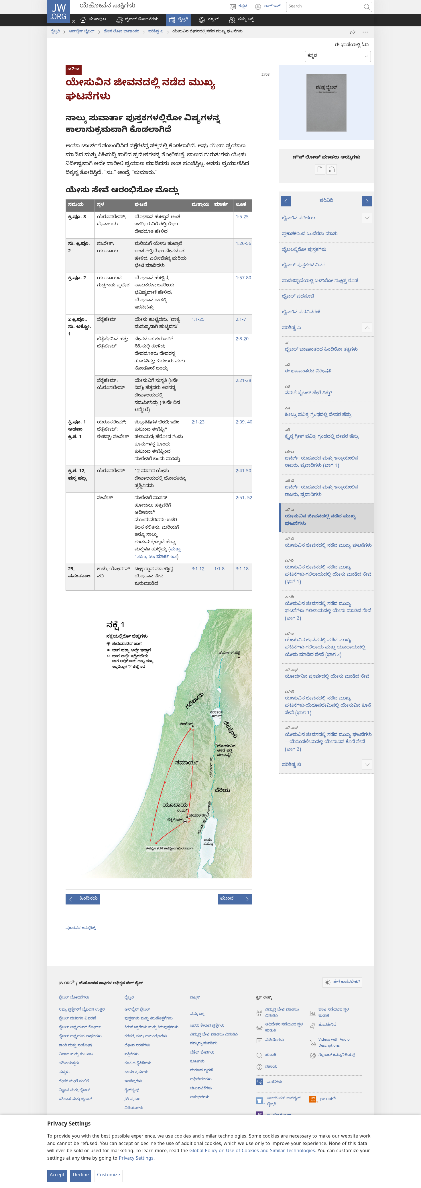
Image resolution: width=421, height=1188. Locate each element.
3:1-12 (198, 569)
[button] (137, 20)
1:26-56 (243, 244)
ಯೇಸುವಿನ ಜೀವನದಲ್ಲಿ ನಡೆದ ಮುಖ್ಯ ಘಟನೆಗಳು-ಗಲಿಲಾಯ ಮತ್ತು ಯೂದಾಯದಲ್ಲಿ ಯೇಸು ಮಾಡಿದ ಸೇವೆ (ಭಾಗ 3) (325, 645)
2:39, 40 (244, 423)
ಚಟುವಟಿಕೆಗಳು (201, 1088)
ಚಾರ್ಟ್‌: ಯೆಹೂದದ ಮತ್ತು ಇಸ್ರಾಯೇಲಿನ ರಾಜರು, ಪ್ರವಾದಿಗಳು (321, 489)
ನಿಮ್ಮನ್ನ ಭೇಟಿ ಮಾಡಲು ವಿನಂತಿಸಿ (214, 1034)
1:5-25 (242, 217)
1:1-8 (219, 569)
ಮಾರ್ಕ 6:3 (166, 557)
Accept (57, 1176)
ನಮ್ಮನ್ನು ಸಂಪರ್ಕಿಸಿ (203, 1043)
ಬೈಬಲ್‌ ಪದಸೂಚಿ (298, 297)
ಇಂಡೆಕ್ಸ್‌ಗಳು (133, 1081)
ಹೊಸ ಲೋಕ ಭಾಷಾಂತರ (121, 31)
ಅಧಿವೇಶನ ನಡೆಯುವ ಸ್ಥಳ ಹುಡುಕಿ (279, 1028)
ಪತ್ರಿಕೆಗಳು (132, 1054)
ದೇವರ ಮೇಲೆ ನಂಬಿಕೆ (74, 1081)
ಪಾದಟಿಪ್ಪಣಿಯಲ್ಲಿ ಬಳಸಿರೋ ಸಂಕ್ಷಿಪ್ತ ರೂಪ (320, 281)
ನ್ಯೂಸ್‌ (195, 998)
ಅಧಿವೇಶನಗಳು (201, 1079)
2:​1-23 (198, 423)
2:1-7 (241, 320)
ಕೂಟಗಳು (197, 1061)
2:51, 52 (244, 498)
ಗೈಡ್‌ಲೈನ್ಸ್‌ (132, 1090)
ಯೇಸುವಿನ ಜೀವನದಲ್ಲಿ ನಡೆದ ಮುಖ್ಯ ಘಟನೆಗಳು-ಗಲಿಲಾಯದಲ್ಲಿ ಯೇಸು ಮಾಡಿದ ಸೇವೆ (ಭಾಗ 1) (328, 571)
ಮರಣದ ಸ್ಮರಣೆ (201, 1070)
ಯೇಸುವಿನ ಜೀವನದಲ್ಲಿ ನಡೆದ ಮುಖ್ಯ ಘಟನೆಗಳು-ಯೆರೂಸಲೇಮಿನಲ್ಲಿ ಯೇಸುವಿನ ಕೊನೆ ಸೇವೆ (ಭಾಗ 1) (328, 702)
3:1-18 (242, 569)
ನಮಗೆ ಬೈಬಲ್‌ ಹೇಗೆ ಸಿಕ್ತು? (308, 390)
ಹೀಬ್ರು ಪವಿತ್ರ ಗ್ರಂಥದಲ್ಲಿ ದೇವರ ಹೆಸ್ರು (318, 412)
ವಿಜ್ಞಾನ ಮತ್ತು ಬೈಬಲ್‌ (74, 1090)
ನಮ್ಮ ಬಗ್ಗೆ (197, 1014)
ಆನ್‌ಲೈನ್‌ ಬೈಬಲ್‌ (82, 31)
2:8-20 (242, 340)
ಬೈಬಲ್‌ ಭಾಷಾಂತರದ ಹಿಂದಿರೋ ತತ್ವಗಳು (321, 347)
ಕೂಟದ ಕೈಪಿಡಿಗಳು (138, 1063)
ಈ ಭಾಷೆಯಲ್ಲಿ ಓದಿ (352, 45)
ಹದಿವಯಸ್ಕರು (69, 1063)
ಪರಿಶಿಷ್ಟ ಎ (155, 31)
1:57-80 (243, 278)
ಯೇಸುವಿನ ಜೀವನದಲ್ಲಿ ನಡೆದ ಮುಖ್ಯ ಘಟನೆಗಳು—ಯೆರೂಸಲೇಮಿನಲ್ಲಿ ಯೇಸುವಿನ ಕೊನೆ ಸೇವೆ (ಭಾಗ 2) (328, 739)
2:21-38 (243, 381)
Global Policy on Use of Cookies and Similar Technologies (252, 1151)
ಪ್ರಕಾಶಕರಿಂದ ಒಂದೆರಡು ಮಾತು (310, 234)
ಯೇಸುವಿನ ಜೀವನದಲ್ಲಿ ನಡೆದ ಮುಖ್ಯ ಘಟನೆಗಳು (320, 517)
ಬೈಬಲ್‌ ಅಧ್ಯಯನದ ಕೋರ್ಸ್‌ (80, 1027)
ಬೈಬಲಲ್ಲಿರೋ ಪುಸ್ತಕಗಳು (304, 250)
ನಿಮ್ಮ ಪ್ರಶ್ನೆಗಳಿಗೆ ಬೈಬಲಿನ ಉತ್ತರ (82, 1010)
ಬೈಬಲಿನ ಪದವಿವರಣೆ (301, 313)
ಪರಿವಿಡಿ (326, 201)
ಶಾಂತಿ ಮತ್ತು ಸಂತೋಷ (75, 1045)
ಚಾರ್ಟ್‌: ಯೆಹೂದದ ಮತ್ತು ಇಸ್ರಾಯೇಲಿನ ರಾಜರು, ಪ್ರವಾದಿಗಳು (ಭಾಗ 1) (321, 459)
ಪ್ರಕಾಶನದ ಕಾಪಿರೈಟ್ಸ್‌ (81, 928)
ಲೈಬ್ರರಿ (55, 31)
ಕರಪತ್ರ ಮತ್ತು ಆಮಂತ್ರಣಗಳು (146, 1036)
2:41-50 (243, 471)
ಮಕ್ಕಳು (64, 1072)
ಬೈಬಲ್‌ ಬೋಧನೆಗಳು (74, 998)
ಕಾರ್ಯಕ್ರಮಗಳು (136, 1072)
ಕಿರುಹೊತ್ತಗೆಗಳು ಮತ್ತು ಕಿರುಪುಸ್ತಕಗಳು (151, 1027)
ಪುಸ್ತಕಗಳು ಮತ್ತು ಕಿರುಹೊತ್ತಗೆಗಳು (149, 1018)
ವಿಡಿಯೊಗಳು (134, 1108)
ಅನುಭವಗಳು (199, 1097)
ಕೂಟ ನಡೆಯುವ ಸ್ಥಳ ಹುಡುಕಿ (329, 1013)
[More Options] (365, 32)
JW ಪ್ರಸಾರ (132, 1099)
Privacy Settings (136, 1159)
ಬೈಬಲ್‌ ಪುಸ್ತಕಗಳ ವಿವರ (303, 266)
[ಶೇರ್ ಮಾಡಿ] (352, 32)
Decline (81, 1176)
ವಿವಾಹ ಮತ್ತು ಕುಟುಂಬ (76, 1054)
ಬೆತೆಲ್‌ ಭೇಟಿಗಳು (202, 1053)
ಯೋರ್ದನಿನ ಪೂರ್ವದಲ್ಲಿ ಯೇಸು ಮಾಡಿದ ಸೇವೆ (327, 674)
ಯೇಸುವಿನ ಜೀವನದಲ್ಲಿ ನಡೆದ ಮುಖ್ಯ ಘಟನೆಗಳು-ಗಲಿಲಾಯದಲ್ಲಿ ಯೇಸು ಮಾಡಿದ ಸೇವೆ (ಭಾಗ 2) (328, 608)
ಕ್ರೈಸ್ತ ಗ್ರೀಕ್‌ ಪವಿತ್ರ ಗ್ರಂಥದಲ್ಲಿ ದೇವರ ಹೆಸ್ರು (322, 434)
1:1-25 (198, 320)
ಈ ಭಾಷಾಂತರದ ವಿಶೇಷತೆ (308, 369)
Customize (108, 1176)
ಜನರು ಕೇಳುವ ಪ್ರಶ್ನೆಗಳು (207, 1026)
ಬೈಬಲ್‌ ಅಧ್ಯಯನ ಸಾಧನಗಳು (80, 1036)
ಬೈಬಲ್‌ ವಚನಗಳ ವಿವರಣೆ (77, 1018)
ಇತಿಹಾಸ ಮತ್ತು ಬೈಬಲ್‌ (75, 1099)
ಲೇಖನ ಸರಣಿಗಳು (137, 1045)
